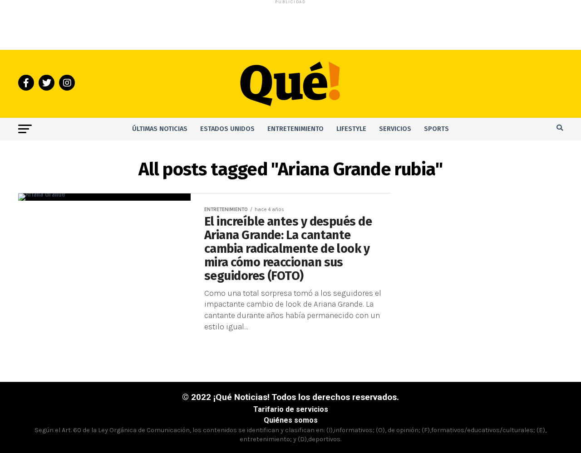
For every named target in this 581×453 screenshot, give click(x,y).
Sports (436, 129)
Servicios (395, 129)
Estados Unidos (227, 129)
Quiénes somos (291, 420)
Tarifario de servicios (290, 409)
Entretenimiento (295, 129)
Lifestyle (351, 129)
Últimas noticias (159, 129)
